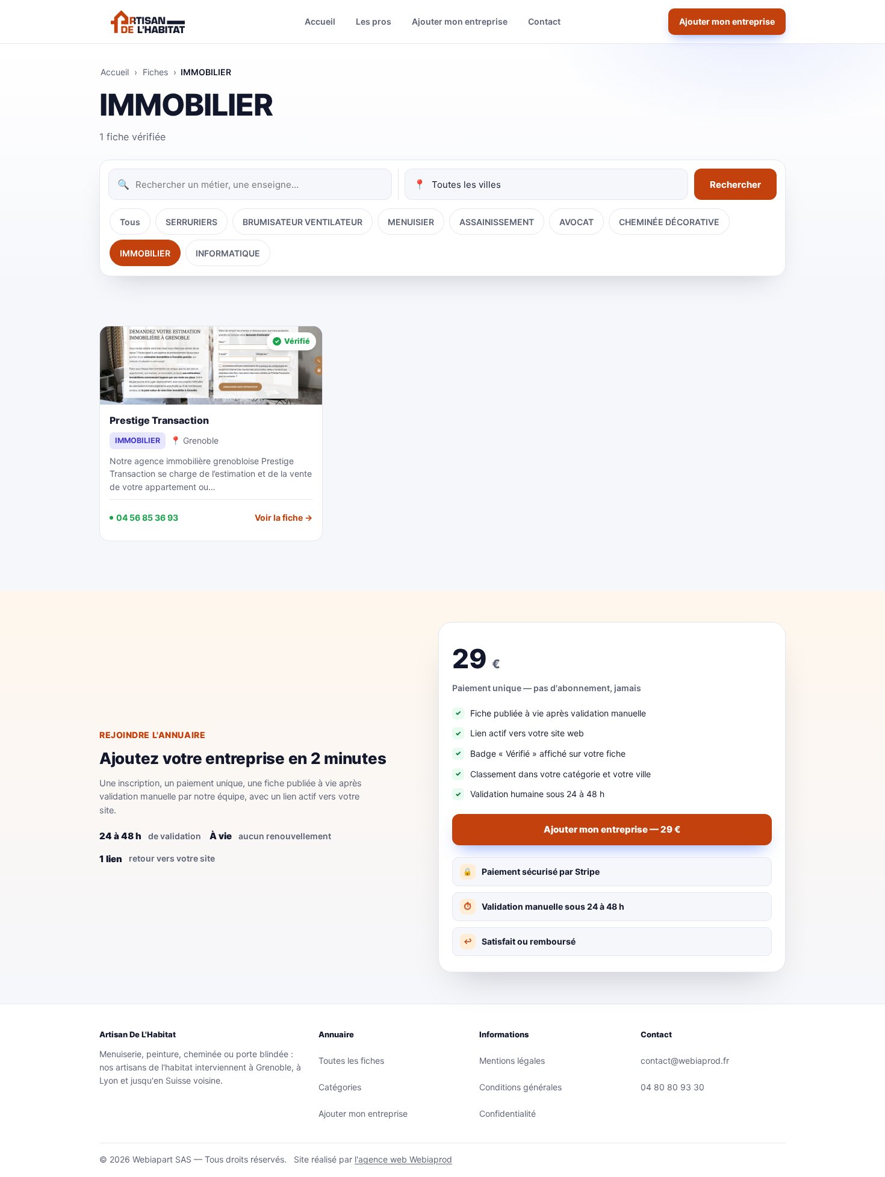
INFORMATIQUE (228, 253)
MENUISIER (411, 222)
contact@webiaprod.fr (685, 1060)
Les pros (373, 21)
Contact (544, 21)
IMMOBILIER (145, 253)
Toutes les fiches (351, 1060)
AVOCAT (576, 222)
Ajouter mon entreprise (460, 21)
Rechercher (735, 184)
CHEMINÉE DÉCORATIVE (669, 222)
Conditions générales (520, 1087)
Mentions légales (512, 1060)
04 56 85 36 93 (147, 517)
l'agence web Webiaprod (403, 1159)
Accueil (320, 21)
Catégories (339, 1087)
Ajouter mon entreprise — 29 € (612, 829)
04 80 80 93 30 (672, 1087)
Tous (130, 222)
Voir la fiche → (283, 517)
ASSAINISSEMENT (496, 222)
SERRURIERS (191, 222)
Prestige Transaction (159, 420)
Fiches (155, 72)
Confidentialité (507, 1113)
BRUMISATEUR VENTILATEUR (302, 222)
